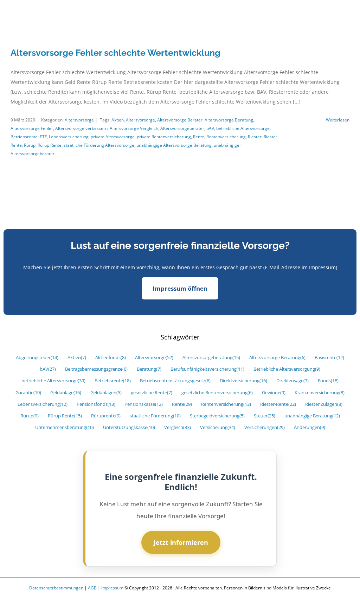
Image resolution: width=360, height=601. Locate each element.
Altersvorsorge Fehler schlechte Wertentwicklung (115, 52)
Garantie (28, 393)
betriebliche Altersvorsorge (243, 128)
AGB (92, 588)
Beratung (149, 369)
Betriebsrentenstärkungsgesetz (175, 381)
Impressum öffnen (180, 288)
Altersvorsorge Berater (179, 120)
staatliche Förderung (155, 416)
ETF (43, 137)
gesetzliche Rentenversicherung (217, 393)
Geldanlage (65, 393)
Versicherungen (264, 427)
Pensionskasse (143, 404)
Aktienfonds (110, 358)
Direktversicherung (243, 381)
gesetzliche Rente (151, 393)
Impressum (112, 588)
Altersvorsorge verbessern (81, 128)
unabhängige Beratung (312, 416)
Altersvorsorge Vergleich (134, 128)
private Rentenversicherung (164, 137)
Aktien (117, 120)
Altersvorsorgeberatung (211, 358)
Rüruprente (106, 416)
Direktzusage (292, 381)
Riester (255, 137)
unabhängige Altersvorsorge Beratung (174, 145)
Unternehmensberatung (64, 427)
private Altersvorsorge (113, 137)
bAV (210, 128)
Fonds (328, 381)
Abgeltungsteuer (37, 358)
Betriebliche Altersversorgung (286, 369)
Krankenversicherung (320, 393)
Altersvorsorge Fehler (32, 128)
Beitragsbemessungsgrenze (96, 369)
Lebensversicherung (69, 137)
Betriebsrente (24, 137)
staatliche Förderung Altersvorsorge (99, 145)
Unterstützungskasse (129, 427)
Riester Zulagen (323, 404)
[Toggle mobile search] (334, 15)
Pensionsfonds (96, 404)
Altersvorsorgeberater (182, 128)
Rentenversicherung (226, 137)
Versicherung (217, 427)
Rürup (30, 145)
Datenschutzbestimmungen (56, 588)
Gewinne (273, 393)
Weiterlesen (337, 120)
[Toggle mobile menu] (346, 15)
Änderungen (309, 427)
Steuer (264, 416)
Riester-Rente (278, 404)
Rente (198, 137)
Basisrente (329, 358)
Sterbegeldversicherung (217, 416)
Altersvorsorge (79, 120)
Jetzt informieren (181, 542)
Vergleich (177, 427)
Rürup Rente (50, 145)
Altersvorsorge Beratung (229, 120)
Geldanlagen (106, 393)
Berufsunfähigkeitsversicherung (207, 369)
